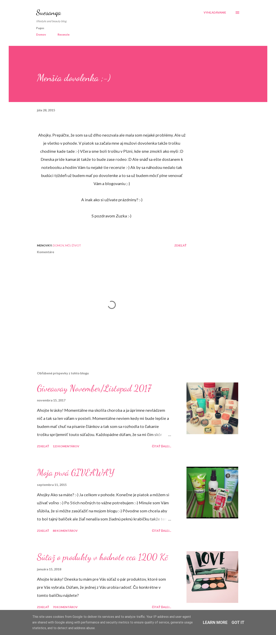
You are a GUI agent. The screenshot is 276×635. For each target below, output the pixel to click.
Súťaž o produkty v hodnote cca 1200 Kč (102, 557)
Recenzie (64, 34)
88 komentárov (65, 530)
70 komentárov (65, 607)
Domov (41, 34)
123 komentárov (66, 446)
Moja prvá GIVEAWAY (75, 472)
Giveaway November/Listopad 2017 (94, 388)
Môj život (73, 245)
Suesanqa (48, 12)
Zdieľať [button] (180, 245)
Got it (238, 622)
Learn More (215, 622)
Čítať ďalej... (161, 446)
